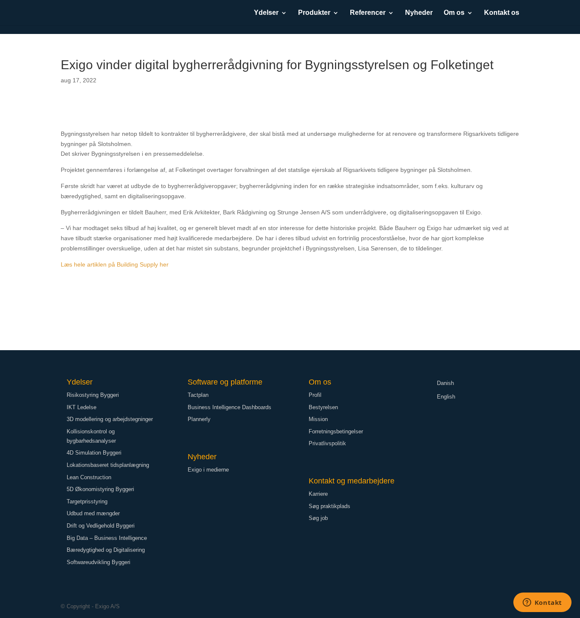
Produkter (314, 13)
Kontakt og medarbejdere (351, 481)
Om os (454, 13)
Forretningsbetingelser (336, 431)
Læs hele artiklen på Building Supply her (115, 264)
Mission (318, 419)
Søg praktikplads (329, 506)
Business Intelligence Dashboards (229, 407)
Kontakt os (501, 13)
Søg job (318, 518)
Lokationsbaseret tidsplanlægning (108, 465)
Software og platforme (225, 382)
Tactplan (198, 395)
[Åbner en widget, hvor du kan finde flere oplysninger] (542, 603)
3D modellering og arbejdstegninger (110, 419)
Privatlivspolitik (327, 443)
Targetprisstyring (87, 501)
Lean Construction (89, 477)
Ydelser (266, 13)
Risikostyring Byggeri (93, 395)
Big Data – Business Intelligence (107, 538)
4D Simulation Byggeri (94, 452)
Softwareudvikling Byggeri (98, 562)
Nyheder (419, 13)
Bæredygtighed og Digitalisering (106, 550)
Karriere (318, 494)
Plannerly (199, 419)
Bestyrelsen (323, 407)
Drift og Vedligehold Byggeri (101, 525)
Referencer (368, 13)
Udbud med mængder (93, 513)
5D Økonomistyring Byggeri (100, 489)
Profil (315, 395)
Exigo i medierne (208, 469)
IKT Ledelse (81, 407)
